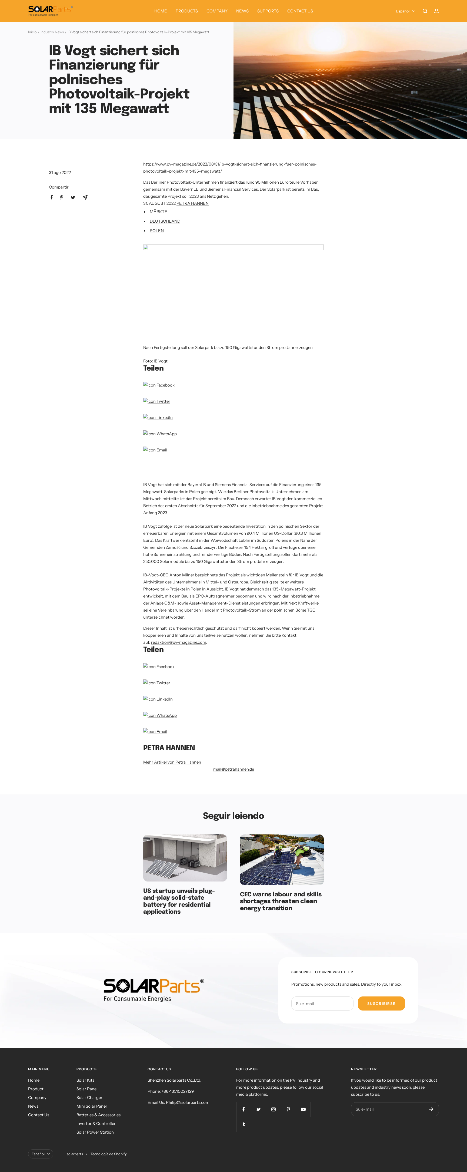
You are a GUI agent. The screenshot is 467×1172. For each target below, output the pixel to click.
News (33, 1106)
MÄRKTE (158, 211)
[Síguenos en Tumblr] (243, 1124)
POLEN (157, 230)
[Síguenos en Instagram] (273, 1109)
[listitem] (52, 197)
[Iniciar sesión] (436, 11)
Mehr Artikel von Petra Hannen (172, 762)
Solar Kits (85, 1080)
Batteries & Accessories (98, 1114)
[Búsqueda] (425, 11)
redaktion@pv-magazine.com (178, 642)
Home (33, 1080)
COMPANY (217, 11)
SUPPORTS (268, 11)
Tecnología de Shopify (109, 1154)
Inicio (32, 32)
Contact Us (38, 1114)
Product (36, 1088)
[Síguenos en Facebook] (243, 1109)
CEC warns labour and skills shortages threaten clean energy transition (280, 902)
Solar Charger (89, 1097)
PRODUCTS (187, 11)
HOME (160, 11)
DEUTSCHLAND (165, 221)
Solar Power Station (95, 1132)
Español (402, 11)
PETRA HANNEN (192, 203)
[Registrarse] (431, 1109)
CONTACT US (300, 11)
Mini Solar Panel (91, 1106)
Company (37, 1097)
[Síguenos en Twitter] (258, 1109)
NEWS (242, 11)
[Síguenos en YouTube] (303, 1109)
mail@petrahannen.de (233, 769)
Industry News (52, 32)
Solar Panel (87, 1088)
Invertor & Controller (96, 1123)
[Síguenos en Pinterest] (288, 1109)
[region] (206, 471)
